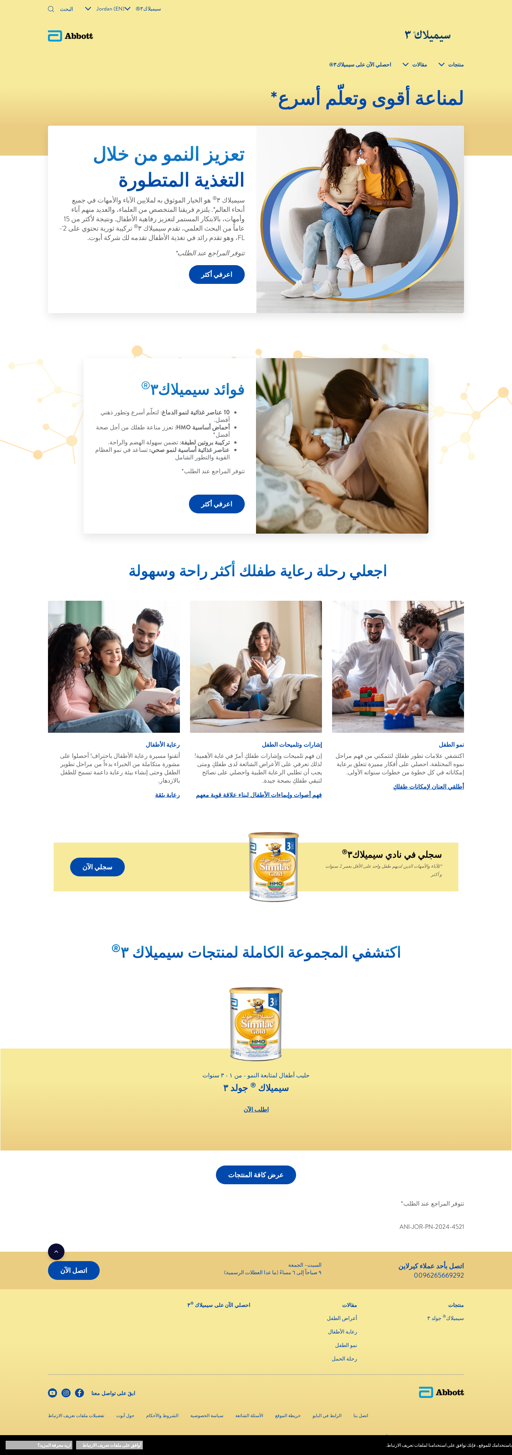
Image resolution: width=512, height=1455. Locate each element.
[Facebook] (79, 1394)
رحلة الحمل (344, 1358)
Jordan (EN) (110, 8)
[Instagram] (65, 1394)
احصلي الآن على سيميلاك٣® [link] (360, 64)
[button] (51, 10)
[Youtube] (52, 1394)
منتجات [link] (456, 64)
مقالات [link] (419, 64)
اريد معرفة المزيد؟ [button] (54, 1445)
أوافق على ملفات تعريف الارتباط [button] (111, 1445)
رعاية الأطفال (342, 1331)
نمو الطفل (346, 1345)
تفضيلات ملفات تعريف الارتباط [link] (76, 1415)
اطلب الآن (256, 1109)
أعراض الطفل (342, 1318)
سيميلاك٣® (148, 8)
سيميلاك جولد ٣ (445, 1318)
